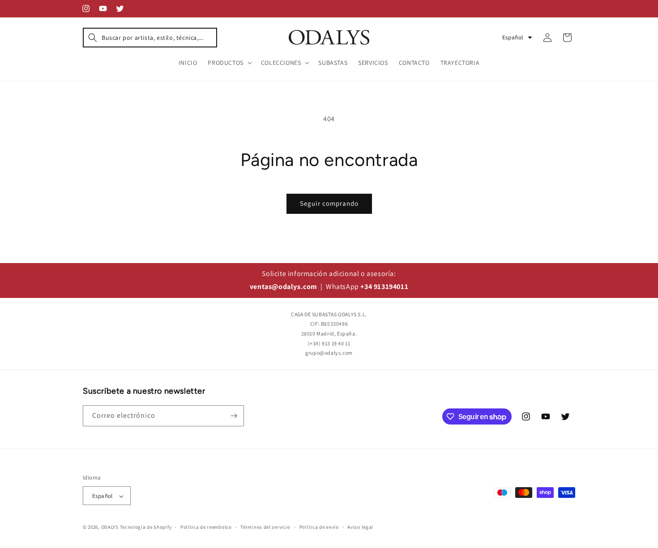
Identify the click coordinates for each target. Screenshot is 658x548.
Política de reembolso (206, 527)
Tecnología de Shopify (146, 527)
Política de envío (319, 527)
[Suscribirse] (234, 415)
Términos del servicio (265, 527)
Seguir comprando (329, 203)
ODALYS (110, 527)
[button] (150, 37)
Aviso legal (360, 527)
